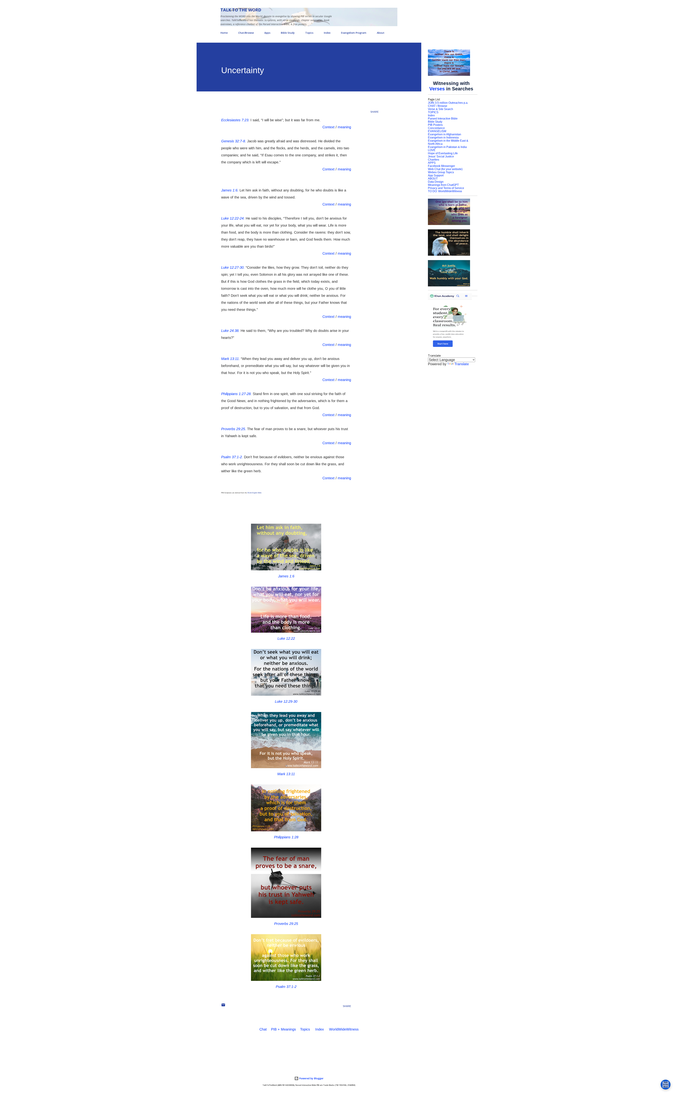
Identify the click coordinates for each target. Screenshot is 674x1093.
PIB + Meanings (283, 1029)
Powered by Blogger (311, 1078)
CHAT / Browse (437, 105)
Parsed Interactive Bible (443, 118)
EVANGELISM (437, 131)
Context (328, 127)
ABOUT (433, 178)
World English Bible (254, 493)
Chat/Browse (246, 32)
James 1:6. (230, 190)
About (380, 32)
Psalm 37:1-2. (232, 457)
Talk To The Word (240, 10)
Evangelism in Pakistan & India (447, 146)
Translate (461, 364)
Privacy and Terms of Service (446, 188)
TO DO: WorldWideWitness (445, 191)
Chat (263, 1029)
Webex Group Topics (441, 172)
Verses (437, 88)
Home (224, 32)
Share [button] (374, 111)
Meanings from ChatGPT (443, 184)
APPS (432, 162)
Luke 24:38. (230, 331)
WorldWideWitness (344, 1029)
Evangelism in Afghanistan (444, 134)
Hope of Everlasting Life (443, 153)
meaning (344, 127)
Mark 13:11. (230, 359)
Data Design (436, 181)
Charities (433, 159)
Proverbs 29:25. (233, 429)
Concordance (436, 128)
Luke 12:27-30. (233, 267)
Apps (267, 32)
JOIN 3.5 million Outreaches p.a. (448, 102)
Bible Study (288, 32)
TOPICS (433, 112)
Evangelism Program (353, 32)
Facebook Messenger (441, 165)
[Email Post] (223, 1006)
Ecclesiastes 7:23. (235, 120)
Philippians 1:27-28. (236, 394)
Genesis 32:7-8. (233, 141)
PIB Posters (435, 124)
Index (327, 32)
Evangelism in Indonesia (443, 137)
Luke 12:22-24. (233, 218)
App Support (436, 175)
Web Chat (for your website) (445, 169)
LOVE (431, 150)
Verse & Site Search (440, 109)
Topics (309, 32)
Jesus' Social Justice (441, 156)
